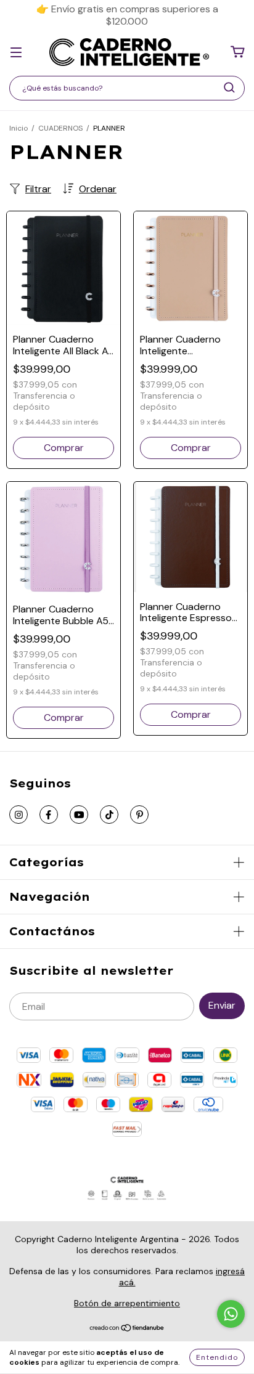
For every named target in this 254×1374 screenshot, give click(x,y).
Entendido (217, 1357)
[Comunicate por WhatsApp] (231, 1314)
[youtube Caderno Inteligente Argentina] (79, 814)
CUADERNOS (60, 128)
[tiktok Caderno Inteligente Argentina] (109, 814)
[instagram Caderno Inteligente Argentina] (18, 814)
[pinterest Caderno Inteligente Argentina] (139, 814)
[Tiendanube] (127, 1329)
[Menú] (16, 52)
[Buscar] (229, 87)
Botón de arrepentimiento (127, 1303)
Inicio (18, 128)
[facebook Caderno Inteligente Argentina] (48, 814)
